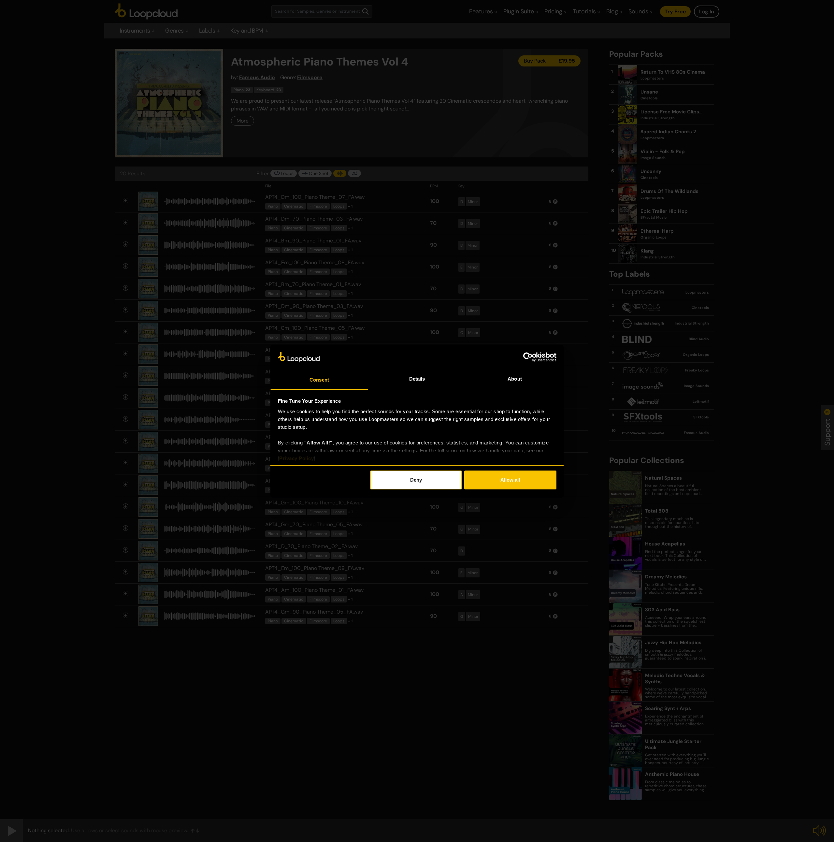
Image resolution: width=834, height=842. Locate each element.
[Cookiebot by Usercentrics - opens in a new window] (527, 357)
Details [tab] (417, 379)
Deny (416, 480)
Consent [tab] (319, 380)
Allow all (510, 480)
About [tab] (515, 379)
